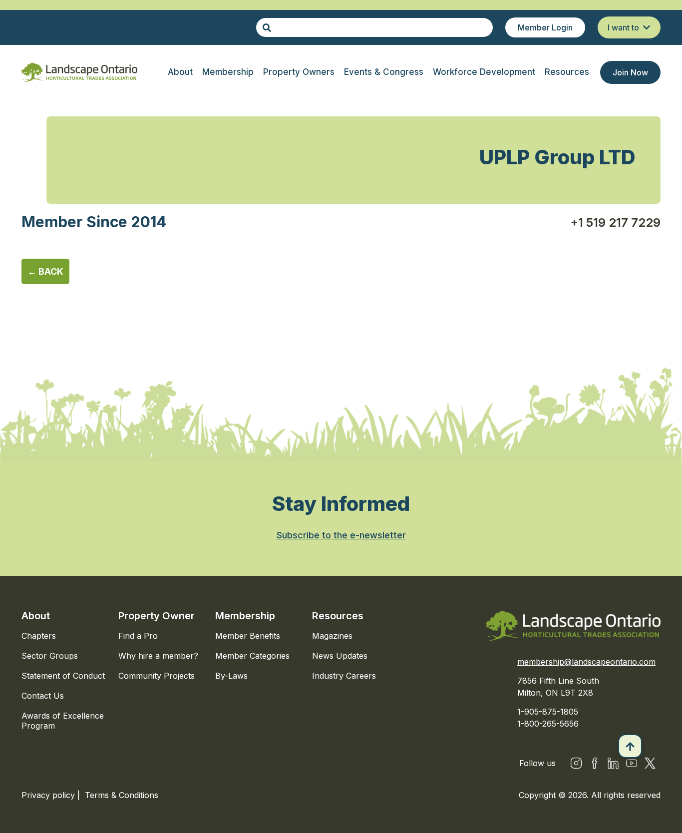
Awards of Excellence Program (62, 721)
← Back (45, 271)
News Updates (339, 656)
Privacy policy (49, 795)
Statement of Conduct (63, 676)
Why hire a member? (158, 656)
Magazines (332, 636)
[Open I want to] (647, 27)
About (35, 616)
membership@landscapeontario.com (586, 662)
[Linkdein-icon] (613, 763)
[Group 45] (650, 763)
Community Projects (156, 676)
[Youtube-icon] (631, 763)
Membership (245, 616)
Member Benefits (247, 636)
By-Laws (231, 676)
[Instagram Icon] (576, 763)
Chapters (38, 636)
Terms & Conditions (121, 795)
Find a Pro (138, 636)
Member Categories (252, 656)
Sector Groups (49, 656)
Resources (337, 616)
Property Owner (156, 616)
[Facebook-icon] (594, 763)
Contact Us (42, 696)
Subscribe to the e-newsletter (341, 535)
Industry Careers (344, 676)
